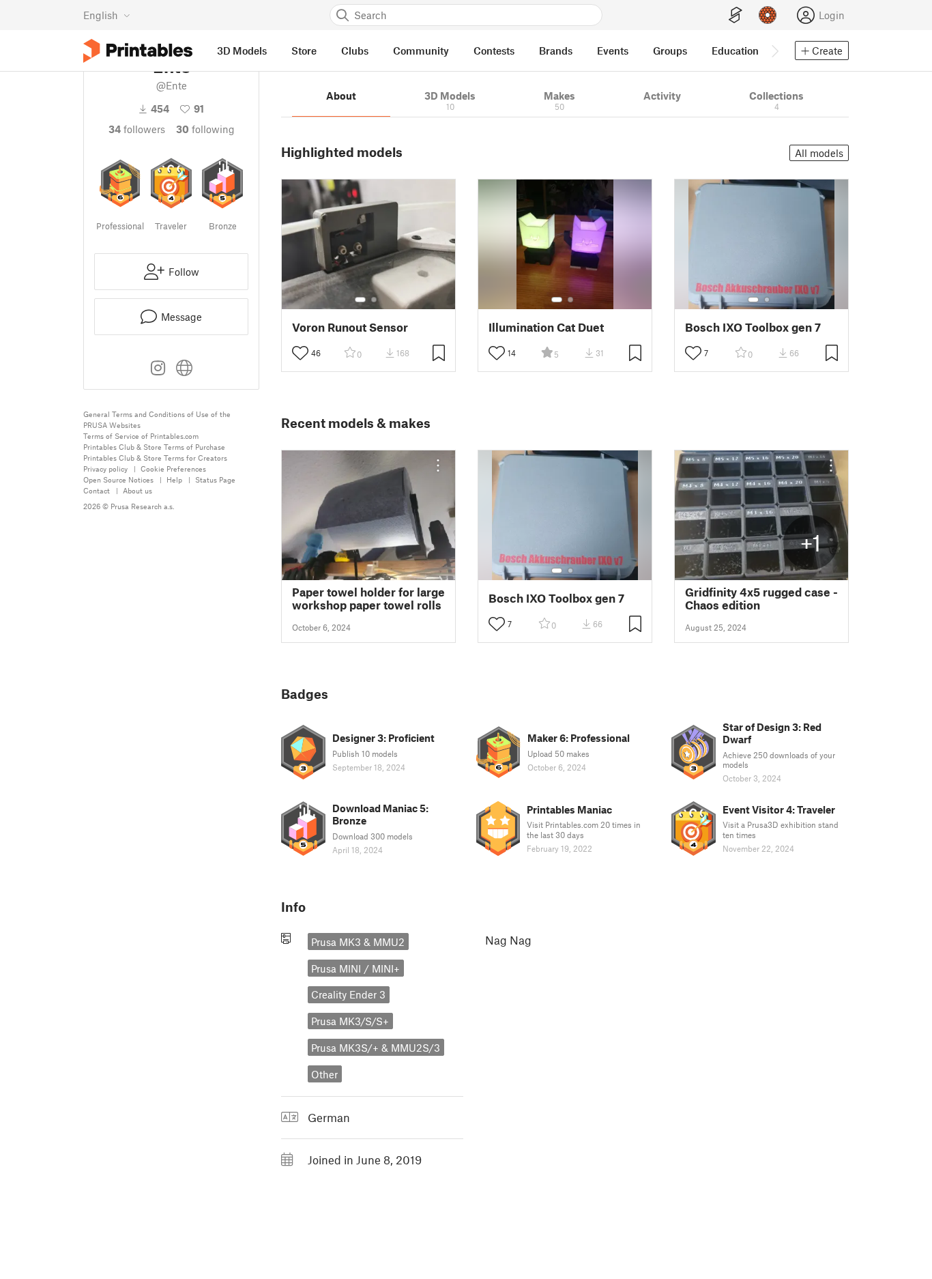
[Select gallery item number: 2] (374, 299)
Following (205, 129)
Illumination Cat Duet (546, 327)
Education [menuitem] (735, 50)
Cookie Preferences (173, 468)
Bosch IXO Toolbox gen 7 (753, 327)
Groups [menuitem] (670, 50)
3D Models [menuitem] (242, 50)
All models (819, 153)
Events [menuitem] (612, 50)
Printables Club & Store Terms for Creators (155, 457)
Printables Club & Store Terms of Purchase (154, 446)
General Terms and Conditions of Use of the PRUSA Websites (157, 419)
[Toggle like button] (300, 353)
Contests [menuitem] (494, 50)
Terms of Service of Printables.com (141, 435)
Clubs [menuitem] (354, 50)
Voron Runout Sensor (350, 327)
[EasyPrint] (735, 15)
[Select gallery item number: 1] (360, 299)
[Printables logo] (137, 51)
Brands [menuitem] (555, 50)
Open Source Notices (118, 479)
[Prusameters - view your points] (767, 15)
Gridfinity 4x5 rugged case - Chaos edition (761, 599)
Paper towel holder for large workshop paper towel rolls (368, 599)
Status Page (215, 479)
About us (137, 490)
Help (174, 479)
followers (136, 129)
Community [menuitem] (421, 50)
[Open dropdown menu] (438, 465)
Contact (96, 490)
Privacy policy (105, 468)
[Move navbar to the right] (774, 50)
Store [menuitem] (304, 50)
